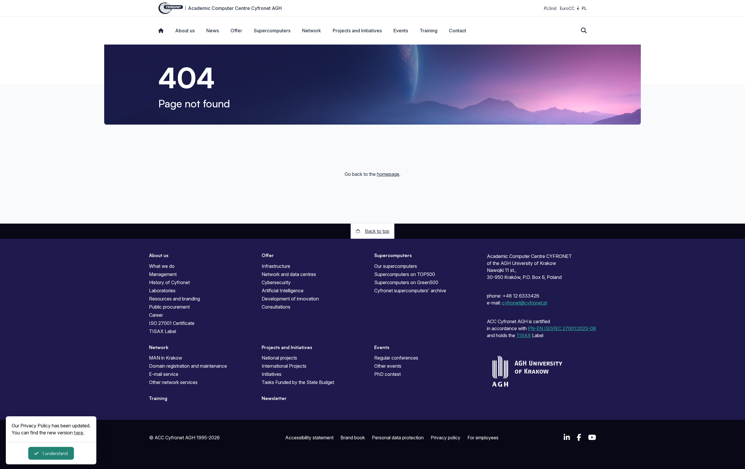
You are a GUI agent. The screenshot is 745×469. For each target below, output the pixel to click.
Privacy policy (445, 437)
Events (400, 30)
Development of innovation (290, 299)
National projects (279, 358)
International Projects (284, 366)
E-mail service (163, 374)
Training (428, 30)
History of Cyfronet (169, 282)
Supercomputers (272, 30)
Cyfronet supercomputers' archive (410, 290)
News (212, 30)
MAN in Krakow (165, 358)
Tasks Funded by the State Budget (298, 382)
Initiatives (271, 374)
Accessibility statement (309, 437)
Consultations (276, 307)
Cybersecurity (276, 282)
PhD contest (387, 374)
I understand (55, 453)
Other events (387, 366)
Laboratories (162, 290)
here (78, 433)
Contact (457, 30)
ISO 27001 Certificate (171, 323)
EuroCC (567, 8)
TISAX (523, 335)
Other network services (173, 382)
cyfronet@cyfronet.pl (524, 303)
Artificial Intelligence (283, 290)
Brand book (352, 437)
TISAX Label (162, 331)
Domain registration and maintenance (188, 366)
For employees (483, 437)
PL (584, 8)
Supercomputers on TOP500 (404, 274)
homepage (388, 174)
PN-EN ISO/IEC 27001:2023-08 (562, 328)
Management (163, 274)
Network (311, 30)
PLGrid (550, 8)
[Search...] (584, 30)
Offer (236, 30)
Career (156, 315)
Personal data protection (398, 437)
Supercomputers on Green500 (406, 282)
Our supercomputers (395, 266)
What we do (162, 266)
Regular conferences (396, 358)
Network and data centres (289, 274)
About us (185, 30)
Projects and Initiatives (357, 30)
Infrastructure (276, 266)
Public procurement (169, 307)
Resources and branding (174, 299)
